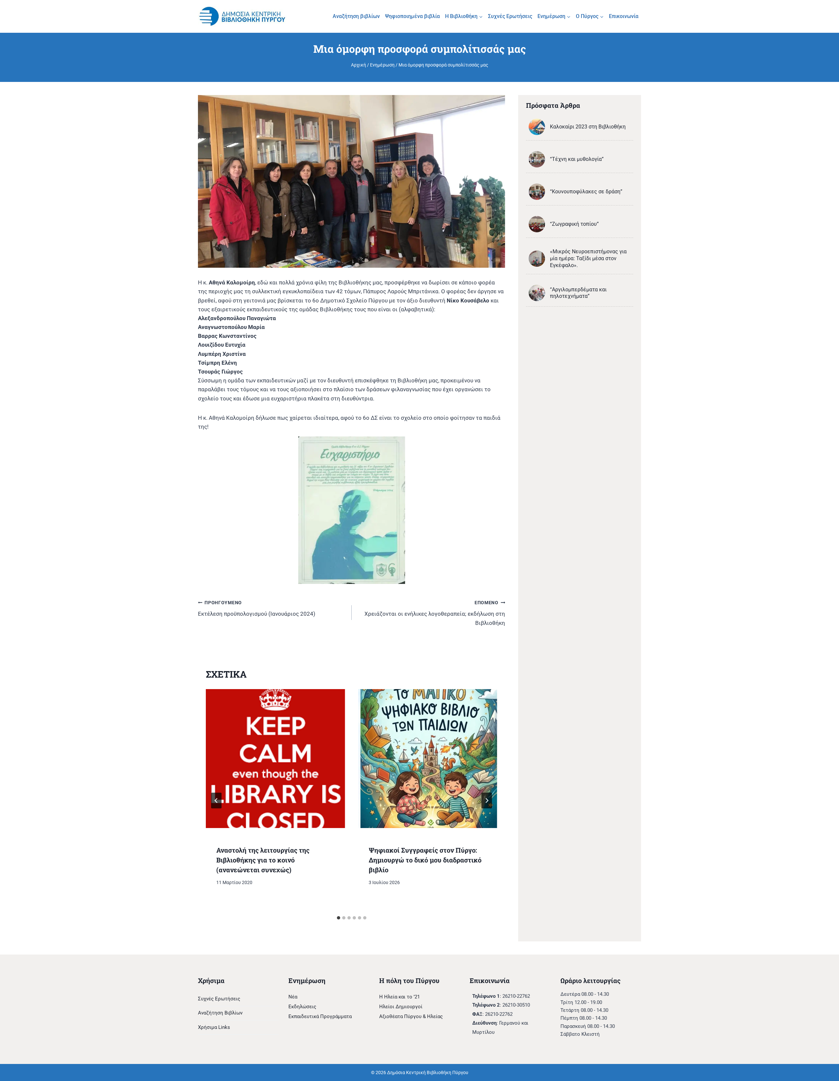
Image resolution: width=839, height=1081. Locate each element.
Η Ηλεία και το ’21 (399, 997)
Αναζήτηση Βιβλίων (220, 1013)
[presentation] (275, 758)
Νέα (292, 997)
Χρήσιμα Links (214, 1027)
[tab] (338, 917)
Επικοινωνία (623, 16)
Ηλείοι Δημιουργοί (400, 1007)
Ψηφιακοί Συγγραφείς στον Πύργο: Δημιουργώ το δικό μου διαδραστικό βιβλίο (425, 860)
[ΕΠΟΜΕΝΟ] (486, 800)
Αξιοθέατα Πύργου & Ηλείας (411, 1016)
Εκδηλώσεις (302, 1007)
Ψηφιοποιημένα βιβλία (412, 16)
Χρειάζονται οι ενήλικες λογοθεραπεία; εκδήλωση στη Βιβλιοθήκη (434, 613)
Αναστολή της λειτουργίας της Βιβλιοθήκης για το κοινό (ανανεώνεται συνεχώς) (262, 860)
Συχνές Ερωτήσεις (510, 16)
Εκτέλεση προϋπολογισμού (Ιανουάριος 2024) (256, 608)
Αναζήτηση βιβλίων (356, 16)
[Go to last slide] (216, 800)
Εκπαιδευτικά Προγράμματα (320, 1016)
